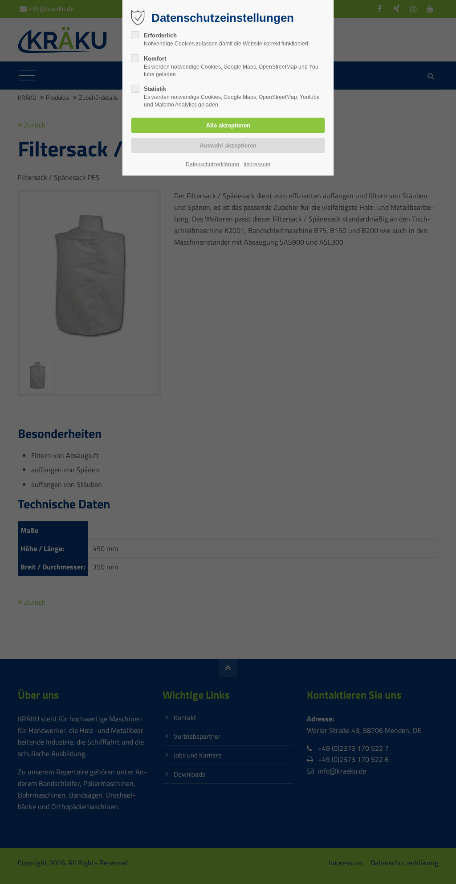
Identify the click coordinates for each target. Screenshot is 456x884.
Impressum (257, 164)
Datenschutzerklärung (212, 164)
